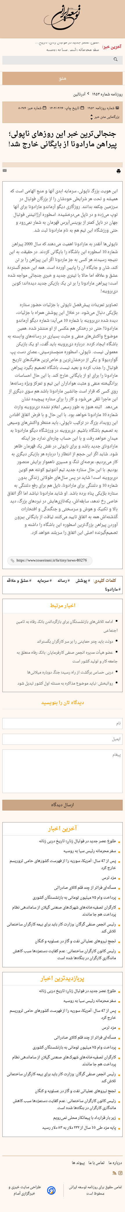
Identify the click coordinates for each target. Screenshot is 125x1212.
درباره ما (115, 1163)
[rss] (114, 1174)
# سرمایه (44, 580)
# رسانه (64, 580)
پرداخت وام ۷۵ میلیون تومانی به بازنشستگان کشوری (74, 897)
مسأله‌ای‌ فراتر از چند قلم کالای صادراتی (85, 887)
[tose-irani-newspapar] (62, 17)
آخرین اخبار (62, 829)
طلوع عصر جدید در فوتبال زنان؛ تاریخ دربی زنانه (77, 841)
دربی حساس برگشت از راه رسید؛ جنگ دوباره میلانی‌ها (70, 672)
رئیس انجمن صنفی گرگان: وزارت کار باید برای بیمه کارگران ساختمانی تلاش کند (61, 928)
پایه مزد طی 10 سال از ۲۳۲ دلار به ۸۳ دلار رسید (79, 1127)
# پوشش (83, 580)
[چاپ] (119, 172)
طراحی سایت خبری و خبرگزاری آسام (24, 1190)
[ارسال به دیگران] (5, 171)
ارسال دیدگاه (62, 805)
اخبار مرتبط (63, 606)
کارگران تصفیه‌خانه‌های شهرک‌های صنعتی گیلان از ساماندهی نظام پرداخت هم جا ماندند (64, 911)
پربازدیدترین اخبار (62, 978)
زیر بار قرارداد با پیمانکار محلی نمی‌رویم (84, 1118)
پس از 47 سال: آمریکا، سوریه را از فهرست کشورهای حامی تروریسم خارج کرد (63, 865)
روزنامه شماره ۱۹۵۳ (107, 94)
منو (62, 78)
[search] (121, 61)
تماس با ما (97, 1163)
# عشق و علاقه (19, 580)
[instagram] (120, 1174)
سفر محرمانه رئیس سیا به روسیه (72, 48)
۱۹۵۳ (101, 108)
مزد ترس (109, 878)
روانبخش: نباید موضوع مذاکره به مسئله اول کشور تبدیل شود (65, 683)
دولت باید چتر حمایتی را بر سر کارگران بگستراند (75, 641)
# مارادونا (113, 589)
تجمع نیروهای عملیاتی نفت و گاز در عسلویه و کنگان (75, 941)
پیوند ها (78, 1163)
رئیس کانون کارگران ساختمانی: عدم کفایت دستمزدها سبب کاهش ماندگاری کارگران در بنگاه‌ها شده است (64, 955)
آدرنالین (79, 94)
